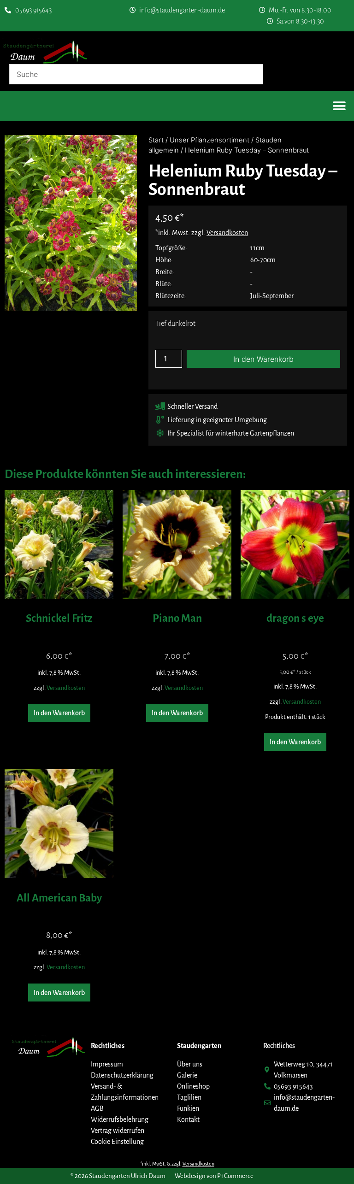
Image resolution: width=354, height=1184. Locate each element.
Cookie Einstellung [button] (117, 1141)
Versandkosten (66, 687)
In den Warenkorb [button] (59, 713)
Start (156, 140)
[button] (339, 106)
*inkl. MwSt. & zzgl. (177, 1163)
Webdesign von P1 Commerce (214, 1175)
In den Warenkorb (263, 359)
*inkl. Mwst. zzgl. (201, 232)
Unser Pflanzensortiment (209, 140)
